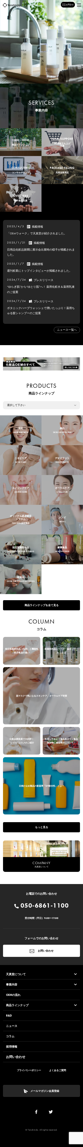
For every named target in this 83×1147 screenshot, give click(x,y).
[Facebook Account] (36, 1113)
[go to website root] (11, 5)
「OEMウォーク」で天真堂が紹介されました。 (37, 233)
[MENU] (79, 5)
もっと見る (41, 827)
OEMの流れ (13, 995)
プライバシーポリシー (29, 1070)
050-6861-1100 (44, 905)
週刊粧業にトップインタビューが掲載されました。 (39, 270)
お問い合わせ (45, 950)
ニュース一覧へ (67, 330)
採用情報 (11, 1046)
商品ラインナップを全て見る (42, 605)
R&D (9, 1015)
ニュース (11, 1026)
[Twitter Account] (51, 1113)
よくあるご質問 (57, 1070)
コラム (10, 1036)
